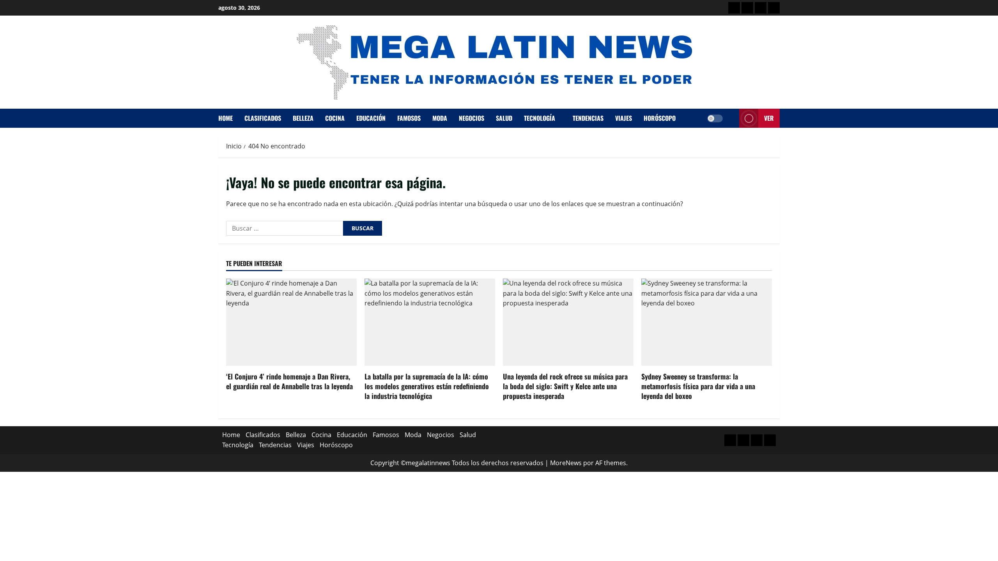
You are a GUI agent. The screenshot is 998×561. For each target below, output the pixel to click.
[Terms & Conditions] (734, 8)
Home (225, 118)
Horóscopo (660, 118)
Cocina (335, 118)
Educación (371, 118)
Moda (439, 118)
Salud (504, 118)
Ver (769, 118)
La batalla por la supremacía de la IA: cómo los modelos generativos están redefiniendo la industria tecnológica (427, 386)
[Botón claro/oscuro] (715, 118)
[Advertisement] (760, 8)
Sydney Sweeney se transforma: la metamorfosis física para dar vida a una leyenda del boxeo (698, 386)
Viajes (623, 118)
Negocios (471, 118)
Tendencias (588, 118)
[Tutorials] (774, 8)
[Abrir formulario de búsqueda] (731, 118)
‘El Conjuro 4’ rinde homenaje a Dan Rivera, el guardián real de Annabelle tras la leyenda (289, 381)
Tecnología (539, 118)
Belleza (303, 118)
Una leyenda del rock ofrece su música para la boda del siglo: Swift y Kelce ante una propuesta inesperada (565, 386)
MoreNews (566, 463)
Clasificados (262, 118)
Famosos (409, 118)
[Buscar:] (284, 228)
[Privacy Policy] (747, 8)
